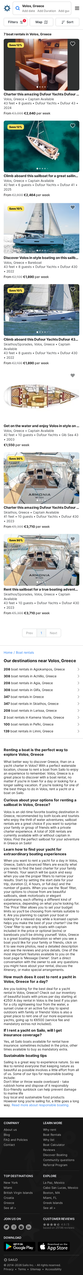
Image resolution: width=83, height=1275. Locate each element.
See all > (10, 1208)
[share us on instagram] (21, 1227)
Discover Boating (55, 1155)
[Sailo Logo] (7, 8)
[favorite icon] (73, 44)
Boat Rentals (52, 1134)
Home (8, 652)
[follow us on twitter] (6, 1227)
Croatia (9, 1198)
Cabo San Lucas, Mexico (60, 1187)
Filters (16, 21)
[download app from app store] (54, 1246)
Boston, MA (51, 1192)
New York (11, 1182)
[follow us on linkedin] (28, 1227)
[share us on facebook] (14, 1227)
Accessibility (53, 1269)
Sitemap (35, 1269)
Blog (7, 1134)
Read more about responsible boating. (40, 1105)
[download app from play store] (20, 1246)
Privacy (9, 1269)
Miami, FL (50, 1198)
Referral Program (55, 1165)
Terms (22, 1269)
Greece (9, 1203)
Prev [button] (29, 633)
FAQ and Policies (16, 1140)
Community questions (58, 1160)
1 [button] (41, 633)
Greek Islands (53, 1203)
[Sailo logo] (11, 1260)
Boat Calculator (54, 1145)
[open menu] (79, 8)
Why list (48, 1140)
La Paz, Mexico (54, 1182)
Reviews (49, 1150)
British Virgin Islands (18, 1192)
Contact (9, 1145)
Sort (70, 22)
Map (39, 22)
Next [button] (53, 633)
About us (10, 1129)
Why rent (49, 1129)
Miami (8, 1187)
